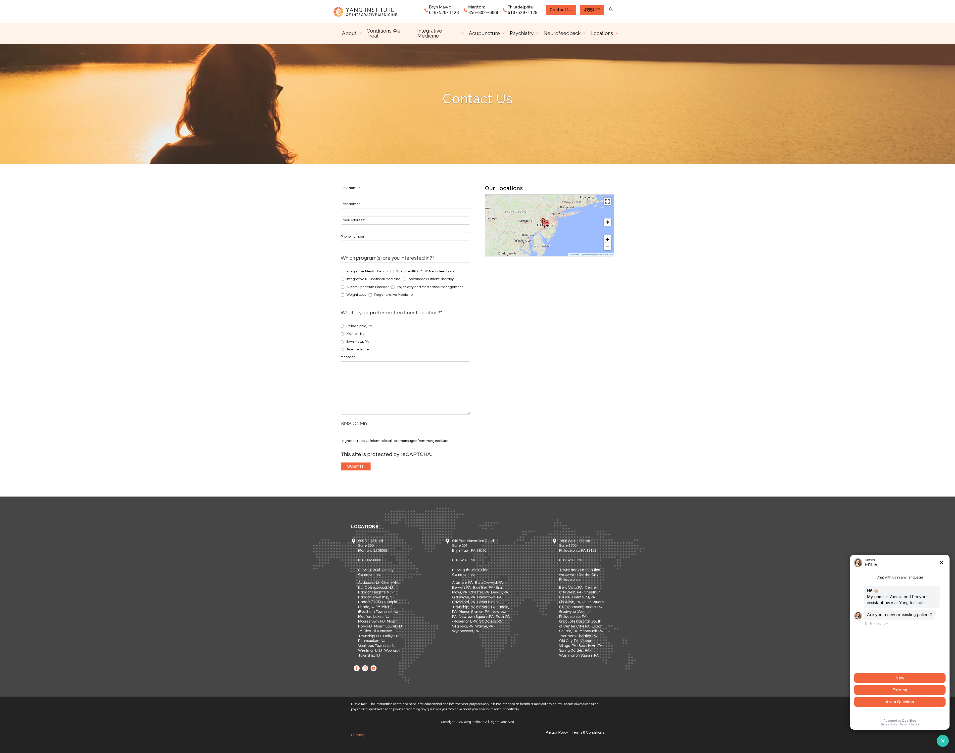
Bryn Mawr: (440, 6)
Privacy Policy (557, 732)
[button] (547, 224)
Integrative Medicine (429, 33)
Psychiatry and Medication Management (430, 287)
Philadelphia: (521, 6)
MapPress (574, 254)
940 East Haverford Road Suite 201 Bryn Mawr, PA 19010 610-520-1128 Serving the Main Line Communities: (473, 558)
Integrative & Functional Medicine (373, 279)
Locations (602, 33)
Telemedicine (357, 349)
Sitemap (358, 735)
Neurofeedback (562, 33)
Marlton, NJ (355, 333)
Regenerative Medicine (393, 294)
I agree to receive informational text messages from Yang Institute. (395, 441)
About (349, 33)
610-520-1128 (444, 12)
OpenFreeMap (588, 254)
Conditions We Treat (383, 33)
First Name (350, 188)
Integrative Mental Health (367, 271)
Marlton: (476, 6)
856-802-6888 (483, 12)
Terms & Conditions (588, 732)
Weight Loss (356, 294)
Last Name (350, 204)
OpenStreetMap (605, 254)
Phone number (353, 236)
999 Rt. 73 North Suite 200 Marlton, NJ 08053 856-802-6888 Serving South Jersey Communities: (375, 558)
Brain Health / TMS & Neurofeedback (425, 271)
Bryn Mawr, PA (357, 341)
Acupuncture (484, 33)
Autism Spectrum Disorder (367, 287)
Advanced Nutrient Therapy (431, 279)
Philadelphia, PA (359, 326)
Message (348, 357)
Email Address (353, 220)
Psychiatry (522, 33)
